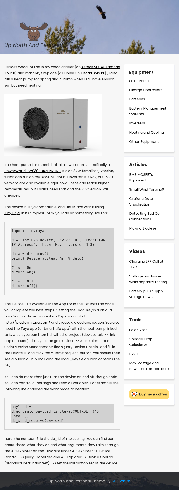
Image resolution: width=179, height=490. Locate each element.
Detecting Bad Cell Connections (145, 216)
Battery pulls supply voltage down (146, 294)
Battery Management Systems (148, 111)
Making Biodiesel (143, 228)
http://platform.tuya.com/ (27, 322)
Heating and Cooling (146, 132)
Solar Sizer (138, 329)
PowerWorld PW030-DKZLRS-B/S (32, 170)
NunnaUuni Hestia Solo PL (83, 73)
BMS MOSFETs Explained (141, 177)
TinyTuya (12, 213)
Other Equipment (144, 141)
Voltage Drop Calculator (140, 342)
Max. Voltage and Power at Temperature (149, 366)
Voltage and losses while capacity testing (148, 279)
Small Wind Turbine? (146, 189)
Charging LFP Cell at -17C (146, 264)
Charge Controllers (145, 89)
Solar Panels (139, 80)
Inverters (137, 123)
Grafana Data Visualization (141, 201)
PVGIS (134, 353)
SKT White (121, 481)
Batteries (137, 99)
